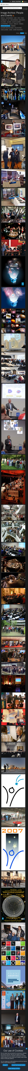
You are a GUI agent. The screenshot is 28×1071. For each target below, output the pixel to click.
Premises (13, 25)
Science (13, 1)
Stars (10, 29)
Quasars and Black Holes (7, 27)
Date (26, 33)
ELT (8, 19)
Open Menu (5, 4)
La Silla (11, 23)
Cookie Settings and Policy (14, 1068)
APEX (19, 18)
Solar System (18, 27)
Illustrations (4, 23)
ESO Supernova (14, 19)
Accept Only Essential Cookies (18, 1065)
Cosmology (4, 19)
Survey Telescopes (17, 29)
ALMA (15, 18)
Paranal (21, 23)
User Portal (18, 1)
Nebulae (16, 23)
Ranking (22, 33)
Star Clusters (4, 29)
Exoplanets (22, 19)
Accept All (5, 1065)
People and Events (5, 25)
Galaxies (9, 21)
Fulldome (3, 21)
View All (3, 18)
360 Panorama (9, 18)
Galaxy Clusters (16, 21)
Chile (22, 18)
